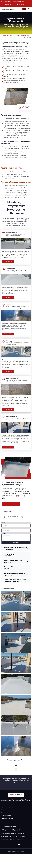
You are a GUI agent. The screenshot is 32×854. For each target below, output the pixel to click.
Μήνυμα (3, 533)
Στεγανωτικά (17, 35)
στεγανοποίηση (6, 62)
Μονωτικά (9, 35)
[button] (16, 765)
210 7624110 (8, 5)
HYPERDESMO (26, 35)
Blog (2, 809)
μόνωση (12, 150)
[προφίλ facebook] (13, 844)
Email (3, 528)
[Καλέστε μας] (20, 107)
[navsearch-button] (28, 9)
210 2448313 (20, 5)
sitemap (3, 821)
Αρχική (4, 35)
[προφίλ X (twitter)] (16, 844)
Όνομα (3, 522)
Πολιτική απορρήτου (7, 818)
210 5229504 (7, 1)
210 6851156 (20, 1)
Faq (2, 812)
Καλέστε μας (26, 106)
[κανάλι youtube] (19, 844)
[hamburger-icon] (24, 9)
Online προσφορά (6, 815)
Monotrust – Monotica (7, 807)
